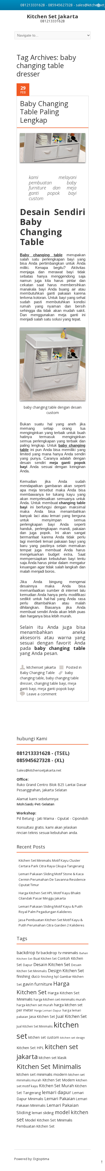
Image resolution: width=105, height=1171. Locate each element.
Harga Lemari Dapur (47, 1010)
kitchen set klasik (53, 1057)
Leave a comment (42, 694)
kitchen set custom (43, 1037)
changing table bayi (50, 683)
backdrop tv (28, 952)
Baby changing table (41, 255)
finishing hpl (50, 976)
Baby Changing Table (37, 672)
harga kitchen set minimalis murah (60, 999)
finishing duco (28, 976)
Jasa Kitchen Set (42, 1016)
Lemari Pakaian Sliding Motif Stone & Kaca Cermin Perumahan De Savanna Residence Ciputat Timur (52, 879)
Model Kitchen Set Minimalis (48, 1119)
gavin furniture (37, 984)
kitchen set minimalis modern (42, 1074)
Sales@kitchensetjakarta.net (39, 770)
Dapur (27, 965)
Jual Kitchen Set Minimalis (35, 1026)
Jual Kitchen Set (71, 1016)
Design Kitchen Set (66, 970)
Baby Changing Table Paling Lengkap (44, 112)
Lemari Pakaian (59, 1098)
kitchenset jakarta (41, 667)
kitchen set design (72, 1037)
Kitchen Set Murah (56, 1085)
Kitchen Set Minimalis (49, 1066)
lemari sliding (43, 1112)
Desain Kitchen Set (51, 964)
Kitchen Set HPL (30, 1047)
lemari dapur (56, 1092)
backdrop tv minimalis (59, 952)
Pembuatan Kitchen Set (36, 1126)
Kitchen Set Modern (58, 1080)
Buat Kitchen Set (45, 958)
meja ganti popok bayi (56, 688)
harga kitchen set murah (35, 1005)
